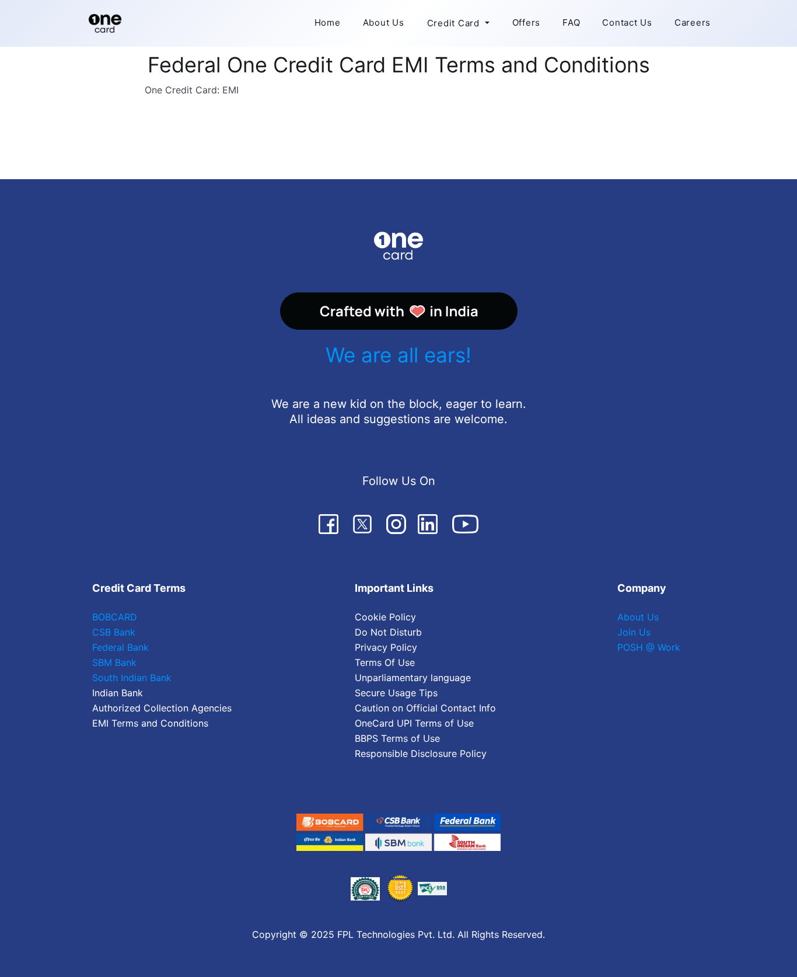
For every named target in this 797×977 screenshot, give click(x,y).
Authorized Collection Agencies (162, 708)
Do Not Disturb (388, 632)
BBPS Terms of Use (397, 738)
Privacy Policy (386, 647)
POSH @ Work (648, 647)
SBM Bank (114, 662)
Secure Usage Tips (396, 693)
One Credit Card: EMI (192, 90)
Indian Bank (117, 693)
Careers (692, 22)
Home (327, 22)
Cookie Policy (385, 617)
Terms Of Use (385, 662)
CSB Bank (113, 632)
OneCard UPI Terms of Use (414, 723)
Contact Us (627, 22)
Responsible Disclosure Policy (421, 753)
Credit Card (453, 23)
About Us (383, 22)
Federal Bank (120, 647)
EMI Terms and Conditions (150, 723)
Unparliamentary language (413, 677)
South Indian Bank (132, 677)
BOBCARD (114, 617)
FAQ (571, 22)
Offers (526, 22)
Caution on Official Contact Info (425, 708)
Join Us (634, 632)
